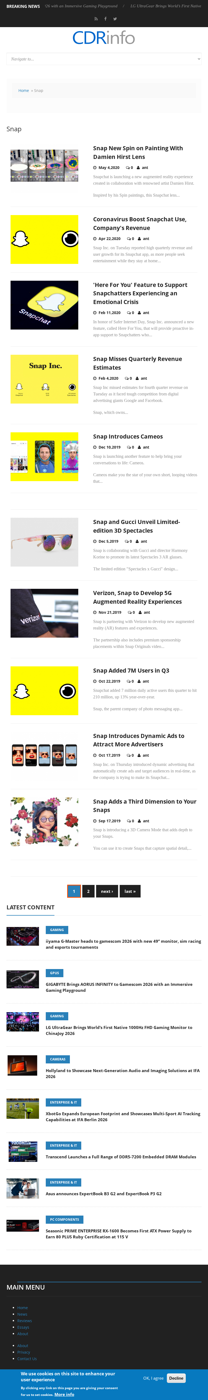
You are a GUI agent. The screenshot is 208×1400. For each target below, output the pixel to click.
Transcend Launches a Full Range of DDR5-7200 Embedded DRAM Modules (121, 1156)
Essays (23, 1327)
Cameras (58, 1059)
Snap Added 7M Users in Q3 (131, 670)
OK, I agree (153, 1378)
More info (64, 1394)
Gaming (57, 930)
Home (23, 90)
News (22, 1314)
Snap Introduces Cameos (128, 436)
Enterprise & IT (63, 1102)
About (22, 1333)
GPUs (54, 973)
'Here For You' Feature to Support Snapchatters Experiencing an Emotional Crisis (140, 293)
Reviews (24, 1320)
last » (130, 891)
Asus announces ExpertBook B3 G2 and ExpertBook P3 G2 (104, 1193)
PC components (64, 1219)
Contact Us (27, 1358)
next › (107, 891)
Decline (176, 1378)
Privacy (23, 1352)
